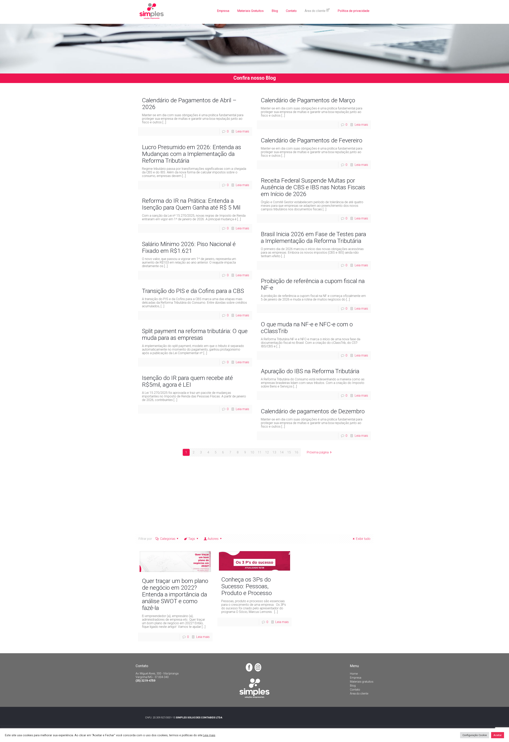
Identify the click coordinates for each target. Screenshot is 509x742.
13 (274, 452)
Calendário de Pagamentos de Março (308, 100)
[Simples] (152, 11)
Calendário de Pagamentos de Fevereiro (311, 140)
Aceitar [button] (497, 735)
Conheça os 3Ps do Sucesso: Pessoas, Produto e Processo (246, 586)
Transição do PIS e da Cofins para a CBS (193, 290)
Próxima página (318, 452)
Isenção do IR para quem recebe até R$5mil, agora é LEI (187, 381)
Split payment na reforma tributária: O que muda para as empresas (195, 334)
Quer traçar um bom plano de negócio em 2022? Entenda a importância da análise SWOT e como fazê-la (175, 594)
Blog (353, 685)
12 (267, 452)
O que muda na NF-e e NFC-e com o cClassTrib (307, 327)
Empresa (355, 677)
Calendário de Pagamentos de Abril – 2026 (189, 103)
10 (252, 452)
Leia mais (242, 131)
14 (282, 452)
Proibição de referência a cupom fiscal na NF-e (313, 284)
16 (296, 452)
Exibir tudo (363, 539)
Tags (191, 539)
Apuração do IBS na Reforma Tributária (310, 371)
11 (259, 452)
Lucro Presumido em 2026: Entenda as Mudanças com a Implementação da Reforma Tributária (191, 154)
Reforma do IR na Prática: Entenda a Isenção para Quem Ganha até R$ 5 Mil (191, 204)
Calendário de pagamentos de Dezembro (313, 411)
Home (354, 673)
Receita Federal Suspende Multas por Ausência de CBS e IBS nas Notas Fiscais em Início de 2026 (313, 187)
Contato (355, 689)
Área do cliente (359, 693)
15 (289, 452)
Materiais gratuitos (361, 681)
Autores (213, 539)
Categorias (167, 539)
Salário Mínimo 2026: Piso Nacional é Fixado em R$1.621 (189, 247)
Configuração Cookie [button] (474, 735)
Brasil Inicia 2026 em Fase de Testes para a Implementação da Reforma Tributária (313, 237)
